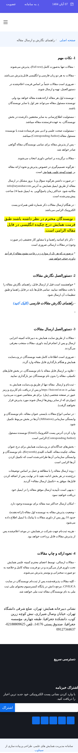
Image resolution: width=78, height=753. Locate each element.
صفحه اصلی (67, 40)
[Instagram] (45, 720)
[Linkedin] (53, 720)
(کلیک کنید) (21, 303)
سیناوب (39, 750)
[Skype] (36, 720)
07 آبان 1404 (61, 4)
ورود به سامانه (33, 4)
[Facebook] (71, 720)
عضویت (11, 4)
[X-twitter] (62, 720)
